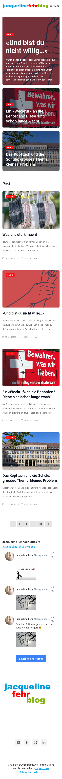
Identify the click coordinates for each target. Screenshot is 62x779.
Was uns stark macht (19, 235)
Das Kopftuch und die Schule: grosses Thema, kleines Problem (27, 159)
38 (41, 523)
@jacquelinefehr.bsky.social (19, 546)
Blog (9, 35)
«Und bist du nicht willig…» (27, 47)
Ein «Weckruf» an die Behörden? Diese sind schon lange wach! (25, 116)
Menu (56, 5)
